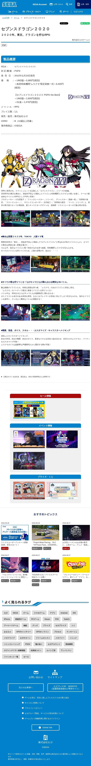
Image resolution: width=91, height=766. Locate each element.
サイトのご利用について (34, 703)
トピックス (78, 12)
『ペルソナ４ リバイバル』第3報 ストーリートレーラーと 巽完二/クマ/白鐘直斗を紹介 (15, 576)
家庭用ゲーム (37, 548)
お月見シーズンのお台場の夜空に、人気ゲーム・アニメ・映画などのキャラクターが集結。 (75, 543)
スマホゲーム (39, 613)
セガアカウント (54, 644)
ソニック (73, 638)
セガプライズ (60, 625)
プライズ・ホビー (33, 12)
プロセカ (57, 632)
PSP (4, 45)
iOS (74, 613)
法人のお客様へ (26, 687)
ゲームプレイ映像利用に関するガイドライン (42, 719)
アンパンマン (66, 650)
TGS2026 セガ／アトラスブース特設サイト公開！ (45, 576)
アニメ (52, 12)
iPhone (7, 619)
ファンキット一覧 (11, 657)
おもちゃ (7, 632)
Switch (67, 619)
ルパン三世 (51, 650)
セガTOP (5, 18)
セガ (6, 613)
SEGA (15, 613)
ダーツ (66, 12)
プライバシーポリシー (33, 708)
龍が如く (39, 644)
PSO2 (27, 644)
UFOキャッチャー (23, 632)
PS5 (57, 619)
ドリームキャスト (43, 638)
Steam (47, 619)
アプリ (52, 613)
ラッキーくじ (72, 632)
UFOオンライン (42, 632)
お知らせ (5, 548)
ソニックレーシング (12, 644)
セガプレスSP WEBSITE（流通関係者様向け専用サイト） (65, 687)
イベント (35, 585)
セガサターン (25, 638)
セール (26, 657)
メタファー (59, 638)
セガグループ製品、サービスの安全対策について (44, 713)
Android (64, 613)
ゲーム (15, 12)
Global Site (47, 727)
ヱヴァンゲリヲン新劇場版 (14, 650)
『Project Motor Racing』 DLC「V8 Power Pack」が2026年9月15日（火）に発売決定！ (45, 543)
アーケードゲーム (11, 625)
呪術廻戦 (69, 644)
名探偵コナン (36, 650)
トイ (73, 625)
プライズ (46, 625)
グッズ (35, 625)
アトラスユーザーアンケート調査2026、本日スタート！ (14, 543)
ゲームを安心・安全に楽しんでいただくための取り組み (47, 698)
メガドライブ (9, 638)
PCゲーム (47, 548)
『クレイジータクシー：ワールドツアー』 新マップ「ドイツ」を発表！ (76, 576)
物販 (25, 625)
